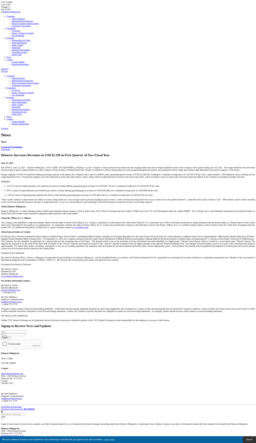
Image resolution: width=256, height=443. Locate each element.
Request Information (20, 64)
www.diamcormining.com (12, 276)
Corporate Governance (21, 26)
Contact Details (18, 62)
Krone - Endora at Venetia (23, 33)
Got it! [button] (249, 439)
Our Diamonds (18, 35)
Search (4, 69)
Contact (9, 59)
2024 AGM (16, 55)
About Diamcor (18, 19)
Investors (10, 38)
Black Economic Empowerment (25, 23)
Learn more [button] (109, 439)
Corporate (10, 16)
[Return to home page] (11, 12)
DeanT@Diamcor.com (10, 290)
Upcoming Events (19, 52)
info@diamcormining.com (12, 373)
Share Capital (17, 45)
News (8, 57)
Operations (11, 28)
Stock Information (19, 43)
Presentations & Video (21, 40)
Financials (16, 47)
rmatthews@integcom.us (11, 302)
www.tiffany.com (80, 227)
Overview (16, 31)
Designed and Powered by (18, 409)
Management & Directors (22, 21)
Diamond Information (21, 50)
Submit (5, 337)
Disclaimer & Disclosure (11, 407)
